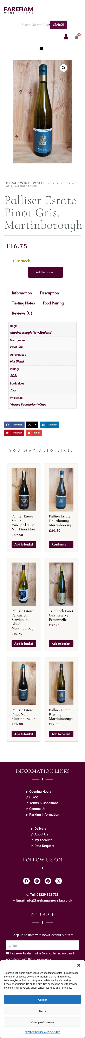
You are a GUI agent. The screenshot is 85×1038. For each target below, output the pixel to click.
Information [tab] (22, 292)
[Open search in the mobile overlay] (43, 25)
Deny (42, 1011)
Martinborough (20, 332)
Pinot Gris (16, 346)
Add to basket (45, 272)
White (39, 183)
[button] (79, 965)
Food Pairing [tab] (53, 302)
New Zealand (41, 332)
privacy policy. (42, 959)
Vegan (14, 404)
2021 (13, 375)
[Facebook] (26, 881)
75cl (13, 390)
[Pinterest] (48, 881)
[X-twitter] (58, 881)
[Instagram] (37, 881)
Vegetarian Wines (33, 404)
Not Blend (17, 361)
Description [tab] (49, 292)
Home (11, 183)
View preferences (42, 1022)
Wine (25, 183)
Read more (59, 544)
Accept (42, 999)
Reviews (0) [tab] (22, 313)
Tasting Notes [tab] (23, 302)
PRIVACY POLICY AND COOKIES (42, 1032)
